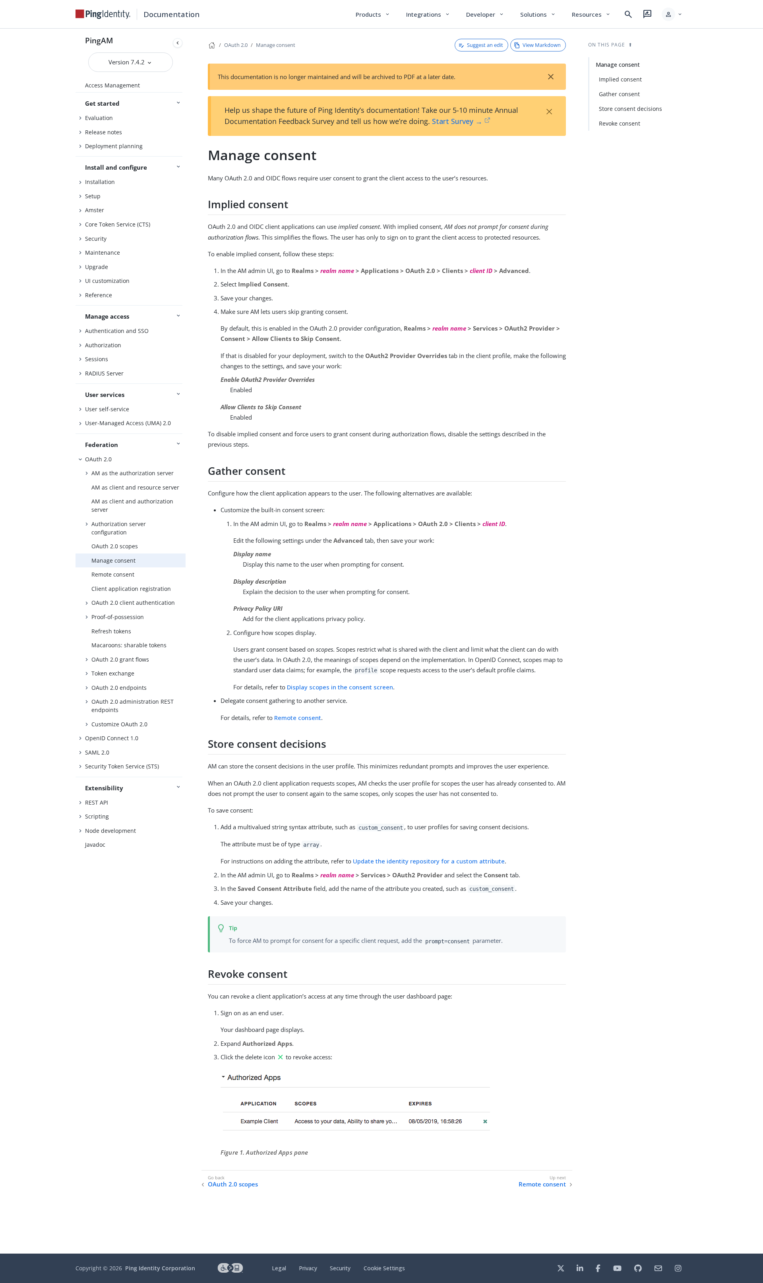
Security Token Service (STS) (122, 766)
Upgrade (96, 267)
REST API (96, 802)
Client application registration (131, 588)
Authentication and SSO (117, 331)
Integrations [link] (428, 14)
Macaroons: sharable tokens (129, 645)
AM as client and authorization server (132, 505)
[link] (103, 14)
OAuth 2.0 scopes (114, 546)
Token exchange (112, 673)
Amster (94, 210)
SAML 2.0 (97, 752)
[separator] (185, 641)
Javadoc (95, 844)
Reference (98, 295)
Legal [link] (279, 1268)
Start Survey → (457, 121)
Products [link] (373, 14)
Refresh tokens (111, 631)
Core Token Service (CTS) (117, 224)
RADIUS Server (104, 373)
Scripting (97, 816)
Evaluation (99, 118)
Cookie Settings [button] (384, 1268)
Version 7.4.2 (127, 62)
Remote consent (112, 574)
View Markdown (542, 44)
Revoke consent (619, 123)
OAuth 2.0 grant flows (120, 659)
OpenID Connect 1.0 (111, 738)
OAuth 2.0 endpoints (119, 687)
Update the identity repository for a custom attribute (429, 861)
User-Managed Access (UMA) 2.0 (128, 423)
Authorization (103, 345)
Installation (100, 182)
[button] (672, 14)
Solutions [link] (538, 14)
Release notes (103, 132)
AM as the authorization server (132, 473)
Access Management (112, 85)
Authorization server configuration (118, 528)
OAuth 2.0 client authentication (133, 602)
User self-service (107, 409)
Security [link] (340, 1268)
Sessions (96, 359)
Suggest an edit (485, 44)
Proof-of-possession (117, 617)
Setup (93, 196)
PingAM (99, 40)
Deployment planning (114, 146)
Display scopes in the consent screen (340, 687)
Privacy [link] (308, 1268)
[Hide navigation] (177, 43)
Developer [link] (485, 14)
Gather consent (619, 94)
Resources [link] (591, 14)
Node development (110, 830)
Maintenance (102, 252)
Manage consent (113, 560)
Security (96, 238)
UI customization (107, 280)
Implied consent (620, 79)
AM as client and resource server (135, 487)
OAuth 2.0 (98, 459)
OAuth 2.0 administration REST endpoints (132, 706)
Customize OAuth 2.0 (119, 724)
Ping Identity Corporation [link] (160, 1268)
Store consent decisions (630, 108)
